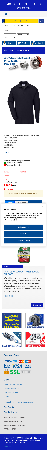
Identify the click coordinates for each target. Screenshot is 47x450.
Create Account (16, 385)
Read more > (9, 296)
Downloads (21, 203)
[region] (23, 225)
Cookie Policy (13, 220)
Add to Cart (37, 305)
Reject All (23, 234)
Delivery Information (12, 389)
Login (6, 385)
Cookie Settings (23, 227)
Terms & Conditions (25, 402)
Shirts (27, 50)
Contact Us (8, 397)
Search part (8, 446)
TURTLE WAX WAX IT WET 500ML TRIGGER (21, 273)
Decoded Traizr (19, 442)
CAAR (19, 438)
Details (10, 203)
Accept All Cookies (23, 241)
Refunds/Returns (11, 393)
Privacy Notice (10, 402)
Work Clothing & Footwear (13, 50)
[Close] (42, 206)
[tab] (10, 203)
